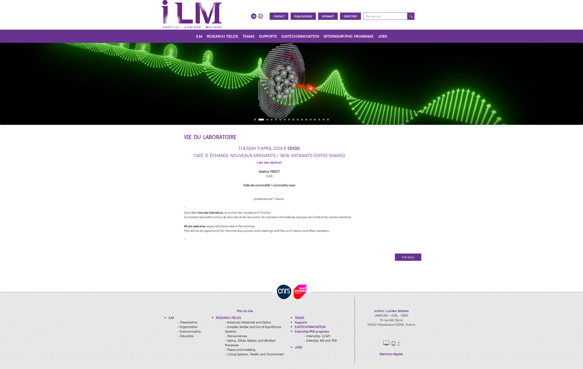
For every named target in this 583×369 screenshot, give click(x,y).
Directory (350, 16)
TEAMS (248, 36)
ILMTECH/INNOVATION (300, 36)
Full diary (408, 257)
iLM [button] (199, 36)
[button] (171, 317)
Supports (268, 36)
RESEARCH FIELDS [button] (222, 36)
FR (260, 16)
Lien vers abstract (269, 162)
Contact (279, 16)
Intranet (328, 16)
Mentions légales (391, 354)
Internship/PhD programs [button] (348, 36)
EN (253, 16)
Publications (303, 16)
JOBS (382, 36)
